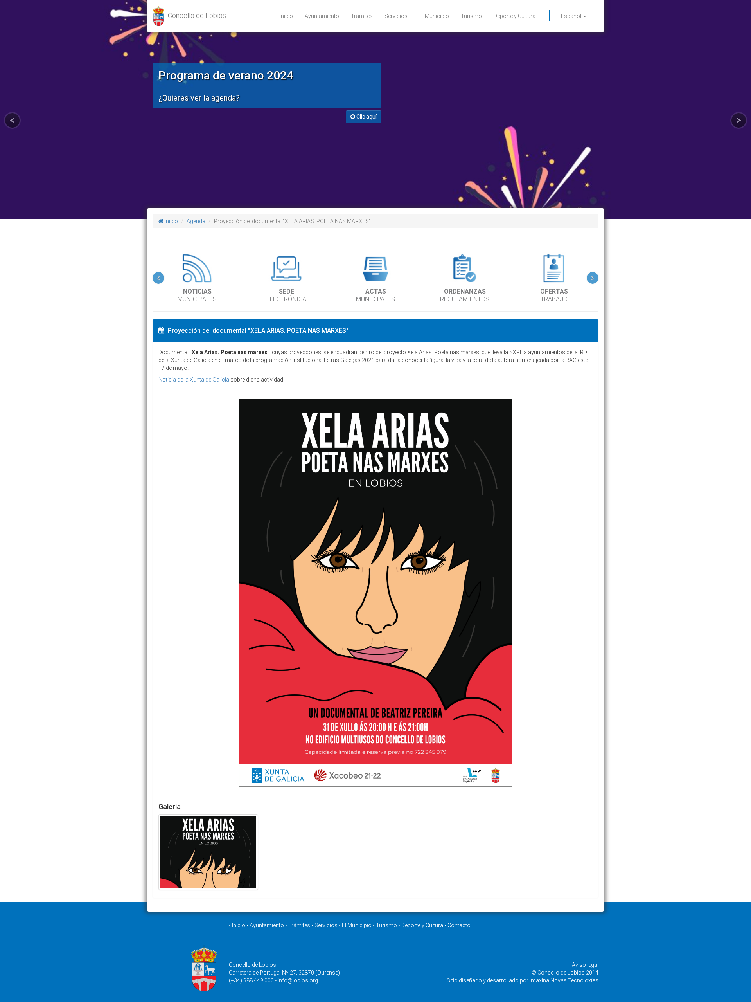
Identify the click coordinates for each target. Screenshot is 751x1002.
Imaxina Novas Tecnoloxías (564, 980)
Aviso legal (585, 965)
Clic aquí (366, 117)
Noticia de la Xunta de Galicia (193, 380)
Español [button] (571, 16)
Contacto (459, 925)
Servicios (396, 16)
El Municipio (434, 16)
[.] (208, 852)
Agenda (196, 221)
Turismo (471, 16)
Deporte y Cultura (514, 16)
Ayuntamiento (322, 16)
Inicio (286, 16)
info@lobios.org (298, 980)
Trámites (362, 16)
